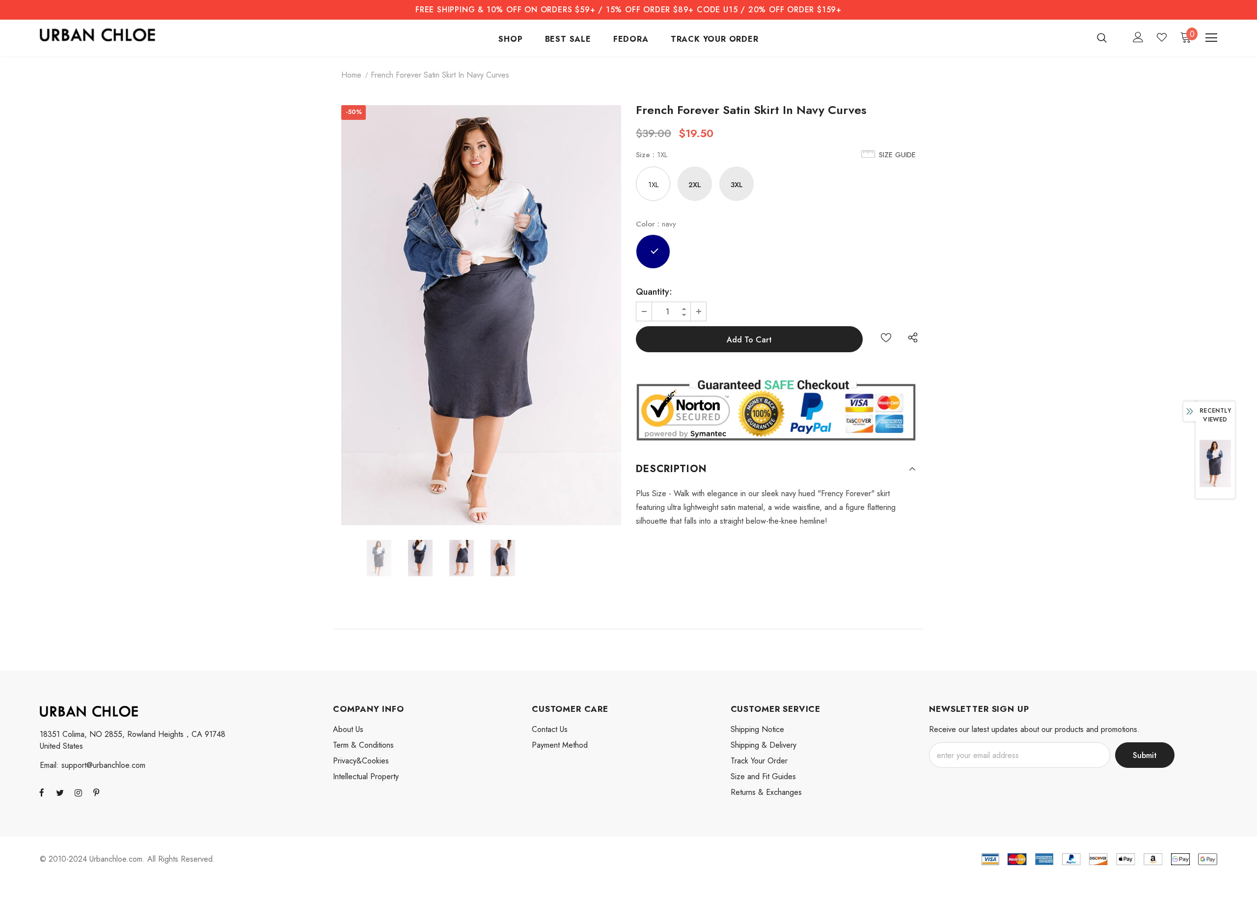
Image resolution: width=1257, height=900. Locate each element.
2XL (694, 184)
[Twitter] (60, 792)
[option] (481, 315)
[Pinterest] (96, 792)
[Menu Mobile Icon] (1211, 38)
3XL (737, 184)
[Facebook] (42, 792)
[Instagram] (78, 792)
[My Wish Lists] (1162, 37)
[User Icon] (1138, 37)
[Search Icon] (1108, 37)
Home (351, 75)
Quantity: (654, 292)
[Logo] (97, 34)
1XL (653, 184)
